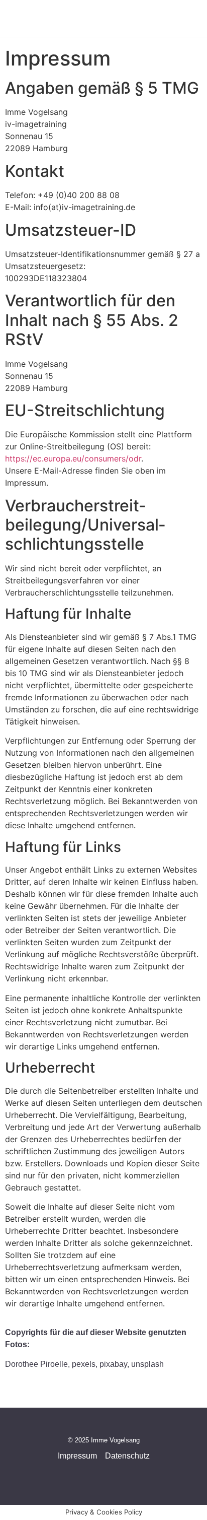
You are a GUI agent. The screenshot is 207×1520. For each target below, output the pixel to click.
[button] (170, 18)
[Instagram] (73, 1472)
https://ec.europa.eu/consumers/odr (73, 458)
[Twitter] (93, 1472)
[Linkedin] (114, 1472)
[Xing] (134, 1472)
